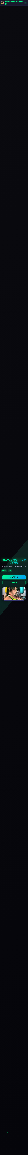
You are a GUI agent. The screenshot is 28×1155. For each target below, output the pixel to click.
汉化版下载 (15, 577)
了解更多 (14, 582)
